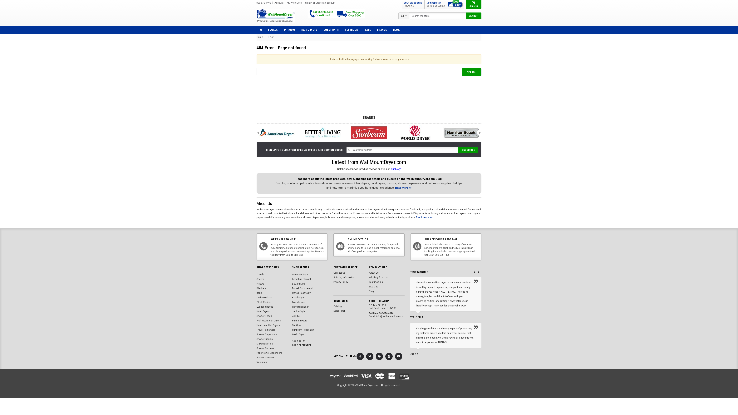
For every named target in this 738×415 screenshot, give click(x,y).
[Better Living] (323, 133)
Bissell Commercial (302, 288)
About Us (374, 272)
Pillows (260, 283)
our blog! (396, 169)
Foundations (298, 302)
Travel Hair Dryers (266, 330)
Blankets (261, 288)
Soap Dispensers (265, 357)
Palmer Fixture (299, 320)
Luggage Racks (265, 306)
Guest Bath (331, 29)
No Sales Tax (435, 4)
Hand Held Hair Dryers (268, 325)
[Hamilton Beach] (461, 133)
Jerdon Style (298, 311)
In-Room (289, 29)
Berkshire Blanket (301, 279)
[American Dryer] (277, 133)
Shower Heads (264, 316)
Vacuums (262, 362)
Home (260, 37)
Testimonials (376, 282)
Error (270, 37)
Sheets (260, 279)
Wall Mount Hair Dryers (269, 320)
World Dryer (298, 334)
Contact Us (339, 272)
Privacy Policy (340, 282)
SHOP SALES (299, 341)
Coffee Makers (264, 297)
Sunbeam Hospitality (303, 330)
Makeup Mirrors (265, 343)
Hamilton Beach (300, 306)
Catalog (337, 306)
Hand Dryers (263, 311)
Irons (259, 293)
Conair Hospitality (301, 293)
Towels (273, 29)
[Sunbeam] (369, 133)
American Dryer (300, 274)
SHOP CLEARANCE (302, 345)
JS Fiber (296, 316)
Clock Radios (264, 302)
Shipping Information (344, 277)
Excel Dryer (298, 297)
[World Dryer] (415, 133)
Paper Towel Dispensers (269, 353)
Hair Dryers (309, 29)
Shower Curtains (265, 348)
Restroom (351, 29)
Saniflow (296, 325)
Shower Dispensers (267, 334)
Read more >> (403, 187)
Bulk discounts (413, 4)
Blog (396, 29)
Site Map (373, 286)
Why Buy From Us (378, 277)
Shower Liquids (265, 339)
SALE (368, 29)
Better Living (298, 283)
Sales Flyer (339, 311)
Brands (382, 29)
